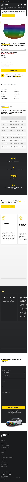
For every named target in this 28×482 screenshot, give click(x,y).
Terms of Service (17, 412)
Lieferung (3, 459)
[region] (13, 229)
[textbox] (13, 50)
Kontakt (3, 452)
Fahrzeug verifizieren (8, 15)
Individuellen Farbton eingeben (9, 53)
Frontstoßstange (5, 447)
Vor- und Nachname (6, 375)
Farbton (3, 48)
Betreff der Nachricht (6, 370)
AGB (2, 454)
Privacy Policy (9, 412)
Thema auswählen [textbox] (5, 372)
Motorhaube (4, 443)
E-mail (3, 381)
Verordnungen (4, 464)
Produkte (3, 450)
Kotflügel (3, 440)
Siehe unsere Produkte (8, 206)
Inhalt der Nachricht (6, 392)
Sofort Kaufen (13, 70)
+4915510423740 (6, 474)
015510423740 (17, 76)
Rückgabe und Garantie (7, 457)
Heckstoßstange (5, 445)
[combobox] (13, 50)
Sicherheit (3, 462)
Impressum (4, 466)
